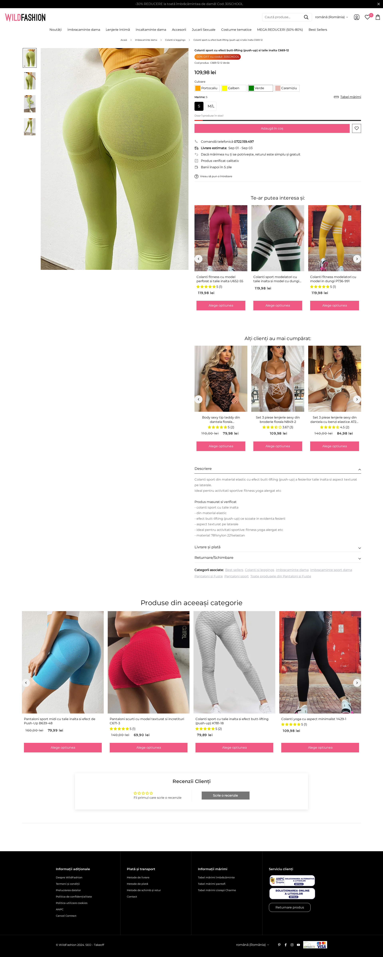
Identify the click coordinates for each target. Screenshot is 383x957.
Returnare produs (289, 907)
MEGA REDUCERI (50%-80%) (280, 30)
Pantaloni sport (236, 576)
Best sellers (234, 570)
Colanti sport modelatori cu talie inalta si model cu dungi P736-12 (276, 279)
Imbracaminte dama (83, 30)
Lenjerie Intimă (118, 30)
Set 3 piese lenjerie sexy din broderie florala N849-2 (278, 420)
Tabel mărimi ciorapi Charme (217, 890)
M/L (211, 106)
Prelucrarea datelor (68, 890)
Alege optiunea (221, 305)
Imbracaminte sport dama (331, 570)
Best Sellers (318, 30)
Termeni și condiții (68, 883)
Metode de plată (137, 883)
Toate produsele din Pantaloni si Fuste (280, 576)
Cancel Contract (66, 915)
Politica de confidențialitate (74, 896)
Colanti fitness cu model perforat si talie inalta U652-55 (219, 279)
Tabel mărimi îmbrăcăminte (216, 877)
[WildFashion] (25, 17)
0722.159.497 (244, 142)
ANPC (59, 909)
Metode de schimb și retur (144, 890)
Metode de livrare (138, 877)
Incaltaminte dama (151, 30)
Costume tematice (236, 30)
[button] (207, 88)
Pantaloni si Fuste (208, 576)
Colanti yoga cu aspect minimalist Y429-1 (313, 719)
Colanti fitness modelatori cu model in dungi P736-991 (333, 279)
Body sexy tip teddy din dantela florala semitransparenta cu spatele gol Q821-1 (221, 420)
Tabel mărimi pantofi (211, 883)
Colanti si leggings (259, 570)
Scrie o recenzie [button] (225, 795)
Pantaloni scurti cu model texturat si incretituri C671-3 (147, 721)
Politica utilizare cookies (71, 903)
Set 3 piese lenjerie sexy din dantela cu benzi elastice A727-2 (334, 420)
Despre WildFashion (69, 877)
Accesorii (179, 30)
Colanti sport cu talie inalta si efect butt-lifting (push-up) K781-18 (231, 721)
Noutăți (55, 30)
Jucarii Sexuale (203, 30)
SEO (88, 945)
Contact (132, 896)
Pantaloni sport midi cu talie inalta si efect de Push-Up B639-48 (59, 721)
